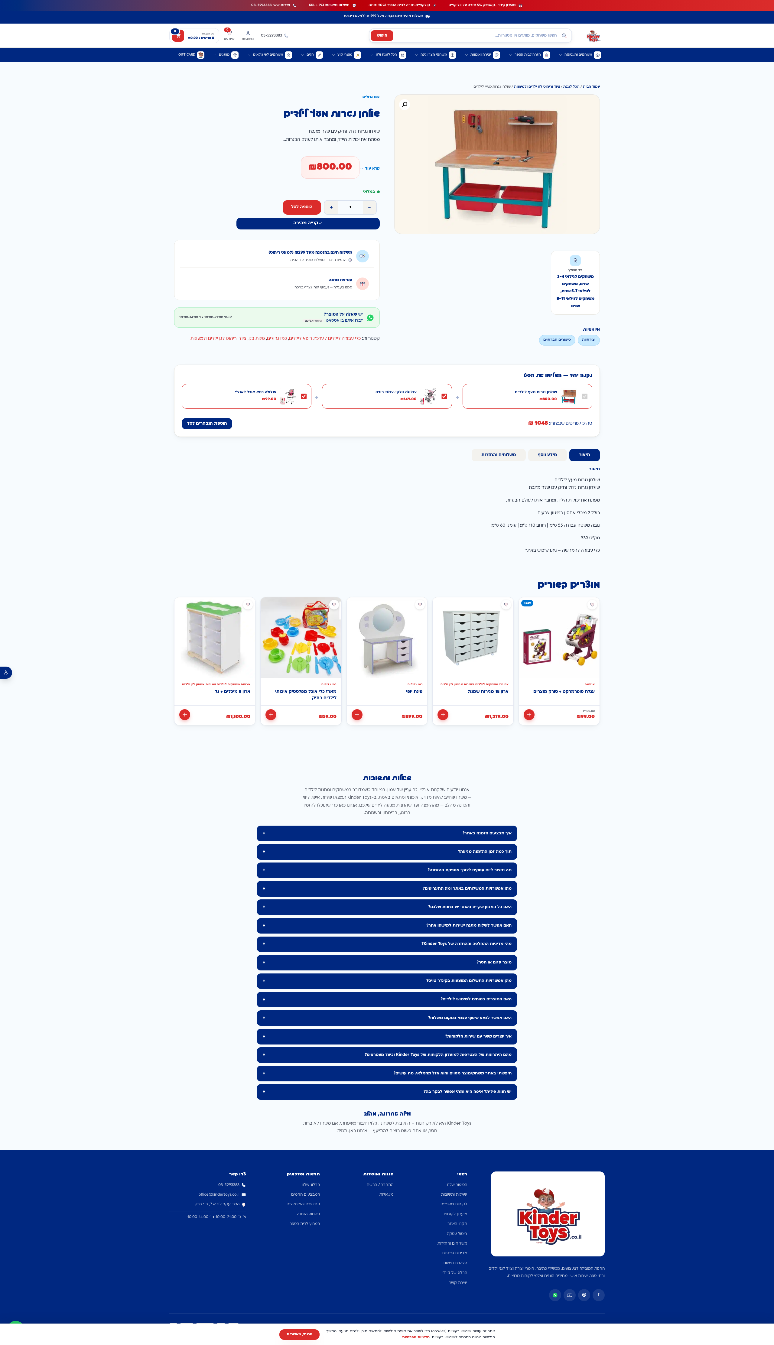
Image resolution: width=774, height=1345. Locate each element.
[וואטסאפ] (555, 1295)
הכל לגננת (571, 87)
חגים (310, 55)
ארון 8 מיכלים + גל (232, 692)
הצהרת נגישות (455, 1263)
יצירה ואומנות (480, 55)
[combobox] (470, 35)
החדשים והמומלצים (303, 1204)
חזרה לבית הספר (528, 55)
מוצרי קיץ (344, 55)
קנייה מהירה (305, 223)
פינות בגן (257, 339)
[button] (404, 104)
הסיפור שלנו (457, 1185)
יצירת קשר (458, 1283)
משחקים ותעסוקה (578, 55)
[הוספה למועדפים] (592, 604)
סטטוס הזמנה (308, 1214)
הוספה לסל (302, 207)
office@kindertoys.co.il (219, 1195)
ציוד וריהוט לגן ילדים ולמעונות (537, 87)
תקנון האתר (457, 1224)
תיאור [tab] (584, 455)
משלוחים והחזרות (452, 1244)
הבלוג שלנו (311, 1185)
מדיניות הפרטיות (416, 1337)
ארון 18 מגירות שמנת (488, 692)
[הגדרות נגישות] (6, 673)
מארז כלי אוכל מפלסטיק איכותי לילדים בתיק (306, 695)
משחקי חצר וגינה (434, 55)
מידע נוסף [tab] (547, 455)
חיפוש (382, 35)
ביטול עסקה (457, 1234)
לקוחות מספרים (454, 1204)
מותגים (224, 55)
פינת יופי (414, 692)
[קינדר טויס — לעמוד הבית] (593, 35)
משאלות (386, 1195)
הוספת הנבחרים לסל (207, 424)
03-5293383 (228, 1185)
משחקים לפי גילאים (268, 55)
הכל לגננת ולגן (386, 55)
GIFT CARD (186, 55)
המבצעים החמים (305, 1195)
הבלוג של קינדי (454, 1273)
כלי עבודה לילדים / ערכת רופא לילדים (325, 339)
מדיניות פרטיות (454, 1253)
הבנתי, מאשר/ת (299, 1334)
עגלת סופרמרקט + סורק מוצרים (564, 692)
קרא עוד (372, 169)
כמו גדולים (277, 339)
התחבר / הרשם (380, 1185)
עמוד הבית (591, 87)
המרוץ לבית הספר (305, 1224)
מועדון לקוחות (455, 1214)
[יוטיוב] (570, 1295)
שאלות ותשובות (454, 1195)
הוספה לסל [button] (529, 714)
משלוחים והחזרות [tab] (498, 455)
